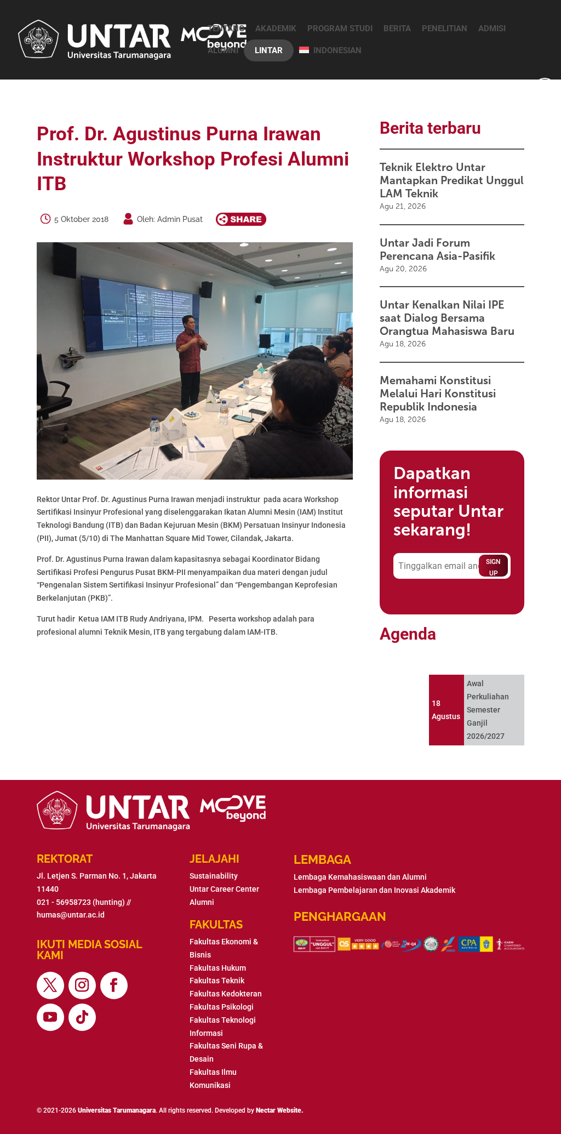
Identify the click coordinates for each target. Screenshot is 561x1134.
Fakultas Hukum (218, 968)
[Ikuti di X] (50, 985)
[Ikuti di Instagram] (82, 985)
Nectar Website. (280, 1110)
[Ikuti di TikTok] (82, 1017)
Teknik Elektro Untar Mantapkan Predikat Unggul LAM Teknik (452, 180)
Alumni (223, 50)
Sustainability (214, 875)
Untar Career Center (224, 889)
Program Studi (340, 28)
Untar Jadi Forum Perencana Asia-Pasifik (437, 249)
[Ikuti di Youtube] (50, 1017)
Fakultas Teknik (217, 980)
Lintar (269, 50)
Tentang (226, 28)
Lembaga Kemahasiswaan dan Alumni (360, 877)
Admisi (492, 28)
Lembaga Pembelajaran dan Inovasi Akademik (374, 890)
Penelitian (444, 28)
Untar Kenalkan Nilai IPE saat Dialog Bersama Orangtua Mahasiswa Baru (447, 318)
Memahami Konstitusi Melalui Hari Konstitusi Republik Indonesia (438, 393)
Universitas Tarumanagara (117, 1110)
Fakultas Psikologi (222, 1006)
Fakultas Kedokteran (226, 993)
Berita (397, 28)
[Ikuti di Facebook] (114, 985)
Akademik (275, 28)
